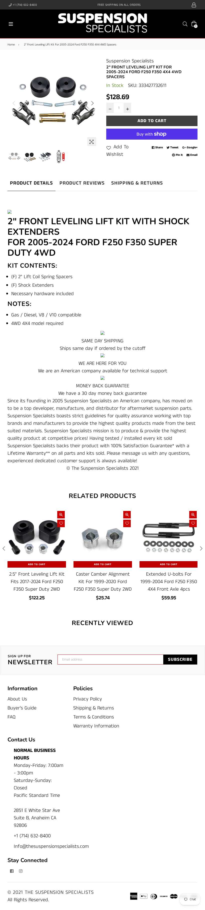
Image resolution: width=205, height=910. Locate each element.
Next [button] (92, 103)
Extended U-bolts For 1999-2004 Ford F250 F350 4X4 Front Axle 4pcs (168, 582)
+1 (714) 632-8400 (24, 5)
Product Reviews (82, 183)
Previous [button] (14, 103)
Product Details (31, 183)
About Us (17, 699)
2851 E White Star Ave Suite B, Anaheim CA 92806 (37, 818)
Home (11, 44)
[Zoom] (91, 141)
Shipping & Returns (137, 183)
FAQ (12, 717)
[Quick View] (61, 514)
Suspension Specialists (130, 61)
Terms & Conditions (93, 717)
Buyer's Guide (22, 708)
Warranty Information (96, 726)
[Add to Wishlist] (61, 523)
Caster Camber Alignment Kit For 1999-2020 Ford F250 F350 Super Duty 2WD (103, 582)
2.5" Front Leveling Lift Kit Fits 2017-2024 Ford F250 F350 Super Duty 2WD (36, 582)
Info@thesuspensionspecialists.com (51, 846)
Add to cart (37, 564)
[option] (53, 103)
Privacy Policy (87, 699)
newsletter (30, 660)
